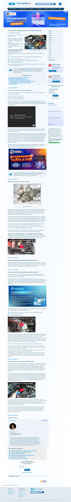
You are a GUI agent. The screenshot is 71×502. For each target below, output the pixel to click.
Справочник (31, 9)
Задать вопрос (45, 420)
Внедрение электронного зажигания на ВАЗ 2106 (21, 452)
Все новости (51, 124)
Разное (59, 9)
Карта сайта (10, 493)
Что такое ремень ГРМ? (53, 104)
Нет (23, 467)
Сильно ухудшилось (53, 93)
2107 (50, 46)
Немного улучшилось (53, 89)
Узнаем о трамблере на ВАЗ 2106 (18, 453)
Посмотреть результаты (27, 472)
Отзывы (46, 9)
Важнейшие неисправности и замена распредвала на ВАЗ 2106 (24, 450)
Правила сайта (11, 492)
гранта (50, 30)
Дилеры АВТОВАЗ (22, 9)
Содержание (53, 9)
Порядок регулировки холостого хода (18, 78)
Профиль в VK (12, 432)
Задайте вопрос (13, 9)
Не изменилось (52, 91)
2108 (50, 48)
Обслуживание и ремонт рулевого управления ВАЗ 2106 (22, 455)
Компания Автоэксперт (15, 32)
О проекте (10, 490)
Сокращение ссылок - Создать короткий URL (10, 485)
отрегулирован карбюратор (16, 61)
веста (50, 33)
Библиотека (39, 9)
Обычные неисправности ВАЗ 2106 (18, 456)
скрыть (30, 75)
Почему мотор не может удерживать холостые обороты (23, 81)
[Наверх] (45, 481)
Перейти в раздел (52, 70)
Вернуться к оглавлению (13, 87)
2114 (50, 55)
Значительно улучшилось (54, 88)
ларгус (50, 37)
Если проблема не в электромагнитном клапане (21, 82)
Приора (50, 39)
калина (50, 35)
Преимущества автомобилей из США (55, 111)
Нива (50, 57)
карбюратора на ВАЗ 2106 (27, 68)
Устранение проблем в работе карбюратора (19, 77)
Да (23, 465)
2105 (50, 42)
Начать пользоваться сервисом (55, 142)
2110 (50, 53)
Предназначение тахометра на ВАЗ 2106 (19, 458)
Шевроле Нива (52, 59)
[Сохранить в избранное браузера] (41, 481)
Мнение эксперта (14, 83)
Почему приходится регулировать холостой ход (20, 80)
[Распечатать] (43, 481)
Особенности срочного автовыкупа (55, 117)
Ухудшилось (51, 92)
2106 (50, 44)
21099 (50, 50)
